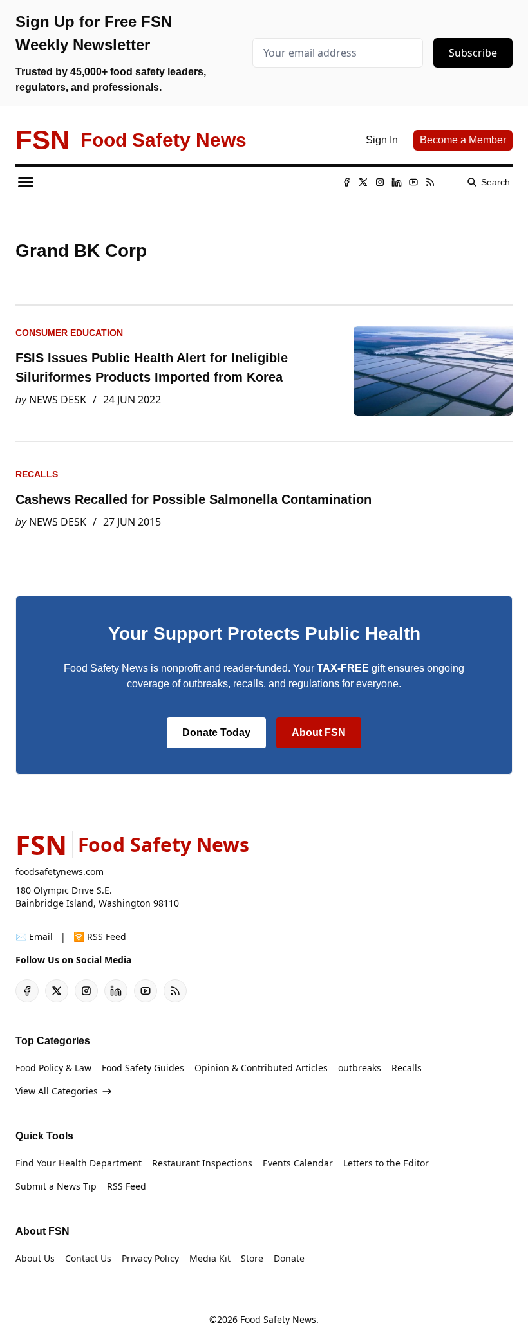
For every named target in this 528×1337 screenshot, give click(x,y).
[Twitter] (363, 182)
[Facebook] (346, 182)
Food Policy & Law (53, 1068)
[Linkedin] (396, 182)
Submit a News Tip (56, 1186)
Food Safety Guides (143, 1068)
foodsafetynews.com (59, 871)
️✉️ (34, 936)
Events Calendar (298, 1163)
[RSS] (430, 182)
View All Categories (56, 1091)
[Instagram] (380, 182)
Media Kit (210, 1258)
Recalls (36, 474)
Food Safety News (278, 1319)
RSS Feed (126, 1186)
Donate (289, 1258)
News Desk (57, 399)
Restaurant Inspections (202, 1163)
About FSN (319, 732)
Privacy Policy (150, 1258)
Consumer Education (69, 332)
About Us (35, 1258)
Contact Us (88, 1258)
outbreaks (359, 1068)
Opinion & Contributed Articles (261, 1068)
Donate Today (216, 732)
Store (252, 1258)
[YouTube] (413, 182)
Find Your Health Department (78, 1163)
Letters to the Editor (386, 1163)
